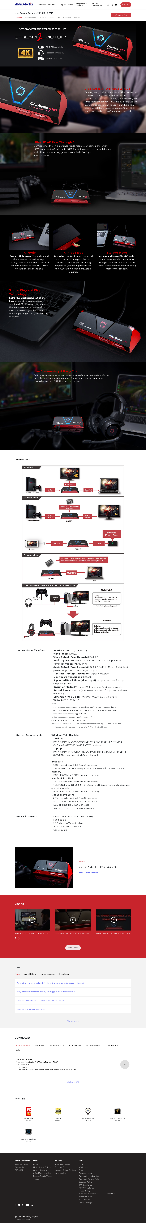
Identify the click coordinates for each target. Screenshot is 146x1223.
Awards (36, 1179)
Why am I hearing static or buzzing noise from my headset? (41, 1001)
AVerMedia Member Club (89, 1176)
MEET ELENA (84, 1200)
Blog (81, 1164)
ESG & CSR (19, 1170)
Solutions (52, 5)
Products (42, 5)
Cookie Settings (85, 1203)
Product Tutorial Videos (42, 1176)
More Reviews (92, 872)
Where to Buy (121, 15)
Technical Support (62, 1167)
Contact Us (19, 1167)
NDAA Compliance (86, 1188)
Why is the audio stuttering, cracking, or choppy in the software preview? (46, 992)
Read (81, 872)
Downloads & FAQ (62, 1164)
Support (62, 5)
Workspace (83, 1167)
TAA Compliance (85, 1185)
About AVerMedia (97, 4)
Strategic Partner (86, 1182)
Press (35, 1164)
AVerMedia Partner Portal (89, 1179)
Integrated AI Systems (81, 4)
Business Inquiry (85, 1173)
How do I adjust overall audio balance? (32, 1009)
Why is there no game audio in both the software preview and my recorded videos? (50, 983)
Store (70, 5)
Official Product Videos (42, 1173)
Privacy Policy (84, 1191)
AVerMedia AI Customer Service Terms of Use (97, 1194)
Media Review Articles (42, 1167)
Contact (126, 5)
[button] (15, 938)
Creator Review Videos (42, 1170)
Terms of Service (85, 1197)
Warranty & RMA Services (65, 1170)
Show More (73, 948)
